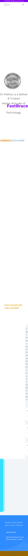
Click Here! (11, 313)
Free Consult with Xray (14, 125)
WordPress (14, 554)
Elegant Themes (13, 552)
